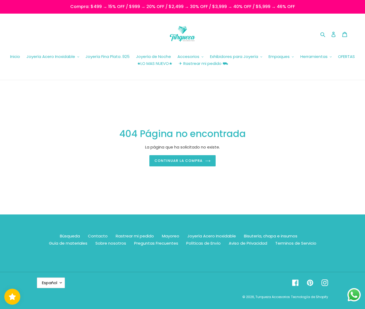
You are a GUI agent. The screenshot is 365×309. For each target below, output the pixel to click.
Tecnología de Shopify (309, 297)
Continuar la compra (178, 160)
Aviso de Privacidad (248, 243)
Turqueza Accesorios (272, 297)
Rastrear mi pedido (135, 236)
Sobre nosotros (110, 243)
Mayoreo (170, 236)
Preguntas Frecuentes (156, 243)
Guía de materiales (68, 243)
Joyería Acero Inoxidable (211, 236)
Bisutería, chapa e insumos (270, 236)
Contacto (98, 236)
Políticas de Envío (203, 243)
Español (49, 282)
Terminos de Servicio (295, 243)
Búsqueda (70, 236)
